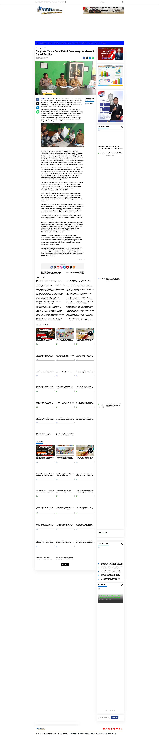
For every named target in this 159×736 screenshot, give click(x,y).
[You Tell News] (50, 10)
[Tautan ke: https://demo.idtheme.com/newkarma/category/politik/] (122, 585)
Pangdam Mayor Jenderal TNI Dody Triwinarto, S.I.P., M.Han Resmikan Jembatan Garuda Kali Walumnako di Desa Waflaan (79, 286)
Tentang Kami (73, 733)
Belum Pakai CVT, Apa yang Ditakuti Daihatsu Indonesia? (113, 279)
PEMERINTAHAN (42, 58)
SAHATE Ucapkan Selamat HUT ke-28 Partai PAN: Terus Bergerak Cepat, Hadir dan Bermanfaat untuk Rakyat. (79, 307)
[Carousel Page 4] (112, 710)
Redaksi (93, 733)
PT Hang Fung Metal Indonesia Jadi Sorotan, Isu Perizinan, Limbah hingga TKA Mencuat (50, 286)
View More (65, 565)
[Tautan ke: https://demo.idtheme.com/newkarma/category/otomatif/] (122, 127)
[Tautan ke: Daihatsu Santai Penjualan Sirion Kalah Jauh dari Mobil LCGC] (101, 465)
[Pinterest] (58, 267)
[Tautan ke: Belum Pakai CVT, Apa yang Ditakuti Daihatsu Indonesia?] (101, 340)
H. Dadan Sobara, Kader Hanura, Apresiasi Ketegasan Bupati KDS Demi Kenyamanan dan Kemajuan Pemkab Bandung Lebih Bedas (49, 311)
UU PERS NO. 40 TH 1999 (109, 733)
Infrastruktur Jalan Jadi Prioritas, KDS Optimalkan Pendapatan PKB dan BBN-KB (110, 147)
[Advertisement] (79, 28)
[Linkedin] (64, 267)
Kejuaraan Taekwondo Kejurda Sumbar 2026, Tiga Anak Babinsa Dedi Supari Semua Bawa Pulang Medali (79, 302)
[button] (122, 2)
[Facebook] (51, 267)
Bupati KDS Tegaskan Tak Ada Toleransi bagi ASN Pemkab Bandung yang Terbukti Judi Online (80, 311)
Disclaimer (86, 733)
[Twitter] (55, 267)
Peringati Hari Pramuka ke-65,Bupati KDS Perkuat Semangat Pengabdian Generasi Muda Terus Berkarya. (79, 298)
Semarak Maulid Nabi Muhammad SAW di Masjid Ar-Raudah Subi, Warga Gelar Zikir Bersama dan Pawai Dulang (78, 281)
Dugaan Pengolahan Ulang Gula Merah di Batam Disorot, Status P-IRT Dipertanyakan (80, 290)
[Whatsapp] (93, 58)
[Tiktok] (71, 267)
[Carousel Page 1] (106, 710)
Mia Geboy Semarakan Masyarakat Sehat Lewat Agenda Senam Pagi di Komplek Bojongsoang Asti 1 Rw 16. (110, 579)
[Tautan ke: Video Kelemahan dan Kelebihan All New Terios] (101, 214)
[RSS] (74, 267)
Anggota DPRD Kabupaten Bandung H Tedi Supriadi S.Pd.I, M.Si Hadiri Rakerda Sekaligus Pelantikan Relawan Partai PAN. (110, 595)
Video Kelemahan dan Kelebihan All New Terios (114, 153)
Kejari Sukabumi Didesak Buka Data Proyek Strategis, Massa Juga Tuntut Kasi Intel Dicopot (48, 302)
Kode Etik (80, 733)
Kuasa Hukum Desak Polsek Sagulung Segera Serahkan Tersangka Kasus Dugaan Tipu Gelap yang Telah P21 (49, 294)
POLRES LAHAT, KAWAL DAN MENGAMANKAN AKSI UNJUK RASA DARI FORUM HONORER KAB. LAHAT (51, 272)
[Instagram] (61, 267)
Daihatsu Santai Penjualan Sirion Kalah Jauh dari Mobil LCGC (114, 405)
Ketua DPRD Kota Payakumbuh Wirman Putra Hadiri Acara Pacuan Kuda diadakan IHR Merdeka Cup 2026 (50, 315)
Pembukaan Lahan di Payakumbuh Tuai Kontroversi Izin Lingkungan (74, 272)
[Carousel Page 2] (108, 710)
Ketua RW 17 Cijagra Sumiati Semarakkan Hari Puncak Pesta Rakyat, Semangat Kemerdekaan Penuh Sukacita (49, 319)
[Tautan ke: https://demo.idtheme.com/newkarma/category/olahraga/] (122, 544)
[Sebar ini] (84, 58)
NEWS (37, 58)
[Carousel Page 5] (114, 710)
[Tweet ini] (87, 58)
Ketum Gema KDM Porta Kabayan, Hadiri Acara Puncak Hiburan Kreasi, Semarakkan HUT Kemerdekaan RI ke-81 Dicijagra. (79, 315)
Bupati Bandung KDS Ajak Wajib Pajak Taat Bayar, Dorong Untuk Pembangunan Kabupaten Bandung (50, 290)
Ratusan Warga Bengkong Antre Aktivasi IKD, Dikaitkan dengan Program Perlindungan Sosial (79, 294)
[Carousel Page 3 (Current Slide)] (110, 710)
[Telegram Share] (90, 58)
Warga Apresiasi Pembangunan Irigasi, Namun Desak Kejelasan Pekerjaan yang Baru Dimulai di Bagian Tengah (79, 319)
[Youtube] (67, 267)
